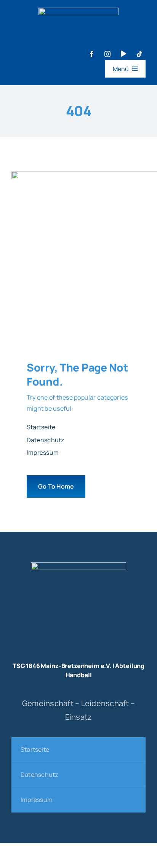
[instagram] (107, 54)
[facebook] (91, 54)
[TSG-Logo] (78, 565)
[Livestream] (123, 54)
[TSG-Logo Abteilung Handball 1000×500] (78, 10)
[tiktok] (139, 54)
